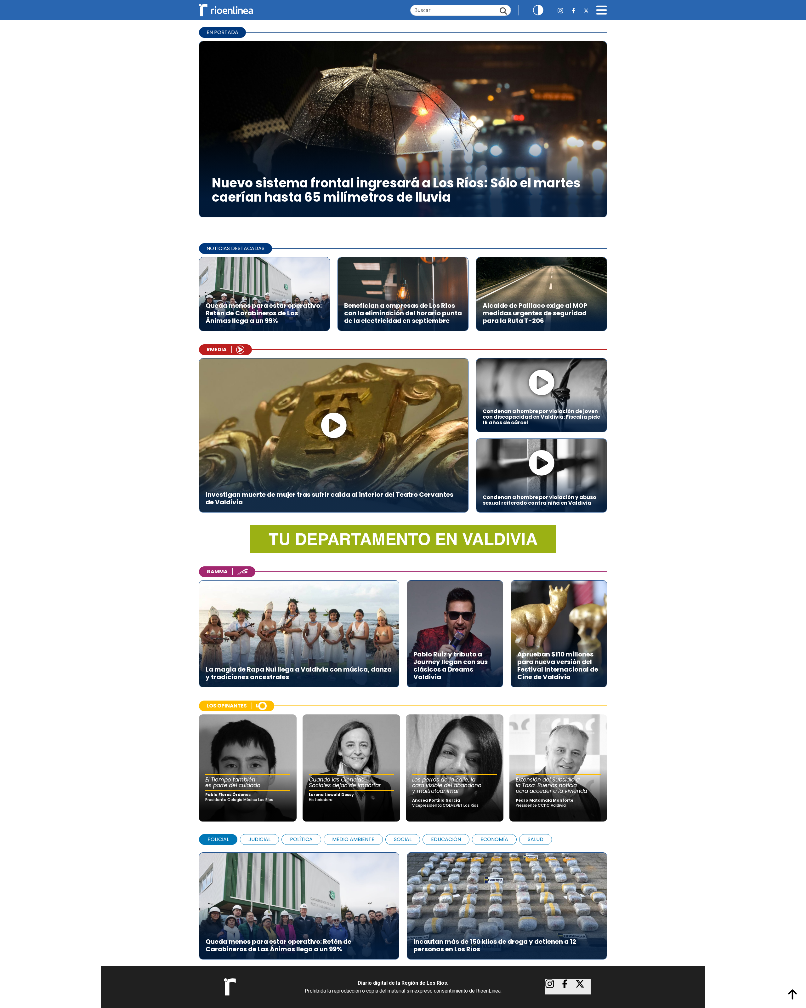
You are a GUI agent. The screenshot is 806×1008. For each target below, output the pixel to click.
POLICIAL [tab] (218, 839)
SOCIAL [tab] (403, 839)
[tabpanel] (403, 902)
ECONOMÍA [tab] (494, 839)
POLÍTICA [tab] (301, 839)
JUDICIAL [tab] (259, 839)
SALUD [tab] (535, 839)
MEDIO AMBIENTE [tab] (353, 839)
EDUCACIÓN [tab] (446, 839)
